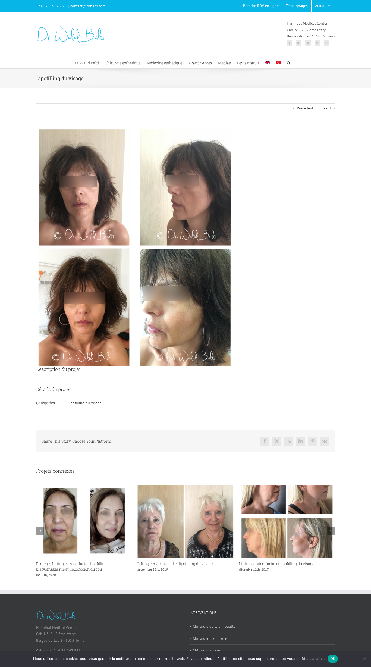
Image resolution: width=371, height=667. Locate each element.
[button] (288, 62)
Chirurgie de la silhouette (214, 626)
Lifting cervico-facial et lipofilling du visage (73, 563)
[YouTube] (308, 43)
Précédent (305, 108)
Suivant (325, 108)
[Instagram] (298, 43)
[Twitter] (317, 43)
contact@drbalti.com (87, 6)
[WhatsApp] (326, 43)
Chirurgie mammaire (210, 638)
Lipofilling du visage (84, 402)
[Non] (364, 659)
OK (332, 658)
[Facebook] (289, 43)
